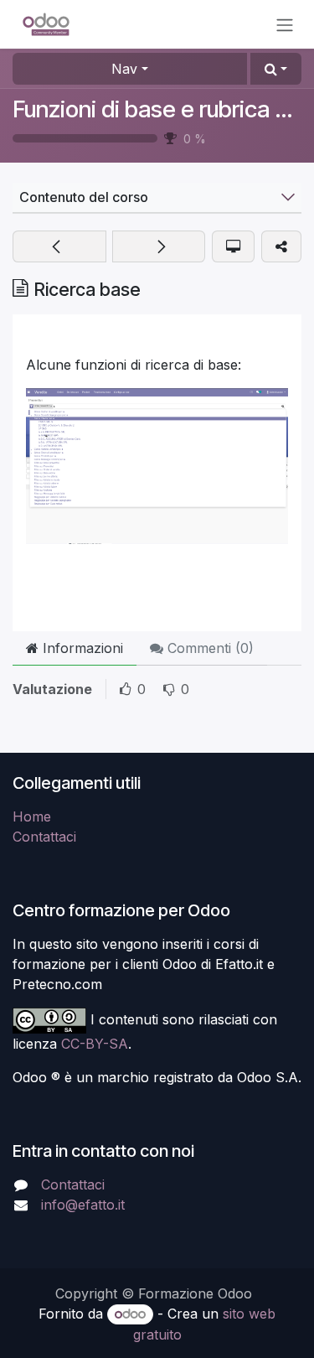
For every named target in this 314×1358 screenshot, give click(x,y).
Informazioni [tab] (81, 648)
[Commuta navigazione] (284, 24)
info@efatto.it (83, 1204)
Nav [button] (124, 68)
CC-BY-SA (94, 1043)
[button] (275, 69)
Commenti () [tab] (208, 648)
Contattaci (44, 836)
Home (32, 816)
